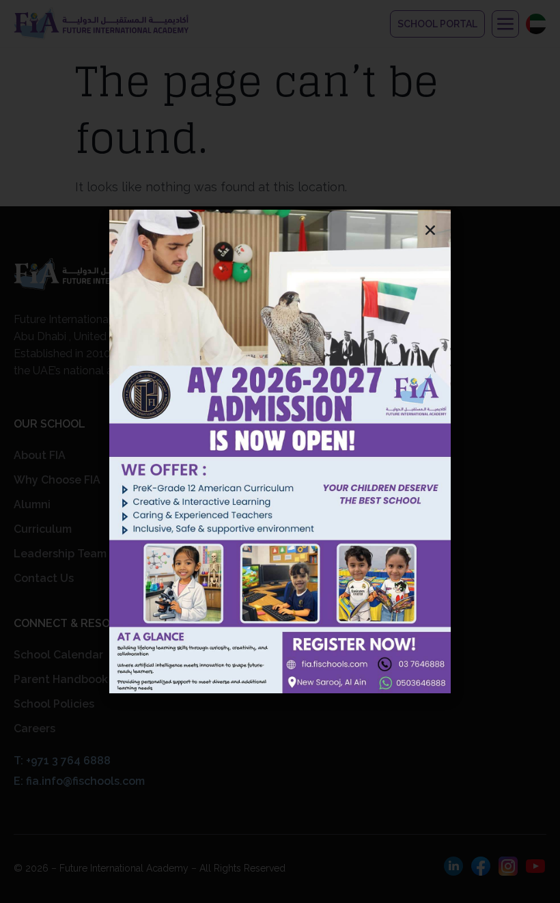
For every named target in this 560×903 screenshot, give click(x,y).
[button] (430, 230)
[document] (280, 451)
